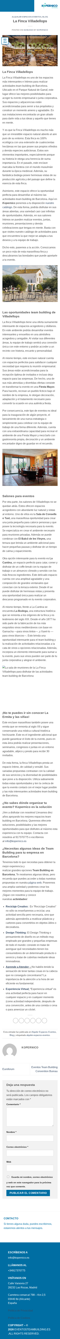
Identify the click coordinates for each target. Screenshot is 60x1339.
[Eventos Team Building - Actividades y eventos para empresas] (49, 5)
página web (35, 882)
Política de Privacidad (20, 1310)
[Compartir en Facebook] (21, 1020)
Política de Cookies (19, 1318)
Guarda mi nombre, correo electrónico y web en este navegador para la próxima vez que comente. (29, 1182)
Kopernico (42, 30)
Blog (45, 17)
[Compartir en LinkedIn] (44, 1020)
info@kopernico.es (15, 841)
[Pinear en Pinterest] (38, 1020)
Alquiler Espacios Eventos (26, 17)
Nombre (11, 1132)
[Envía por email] (33, 1020)
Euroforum (8, 1069)
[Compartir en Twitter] (27, 1020)
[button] (7, 6)
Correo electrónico (17, 1147)
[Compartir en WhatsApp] (15, 1020)
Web (8, 1162)
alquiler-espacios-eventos (38, 1035)
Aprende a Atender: (18, 967)
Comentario (13, 1104)
